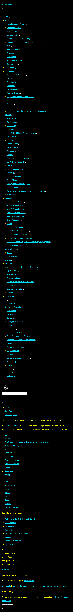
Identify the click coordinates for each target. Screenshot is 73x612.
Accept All (4, 604)
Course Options (11, 415)
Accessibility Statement (21, 586)
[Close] (2, 402)
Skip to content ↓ (9, 4)
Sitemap (35, 586)
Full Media (6, 586)
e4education (29, 581)
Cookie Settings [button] (59, 586)
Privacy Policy (46, 586)
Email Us (6, 570)
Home (7, 407)
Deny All (11, 604)
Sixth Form (9, 411)
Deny (8, 604)
